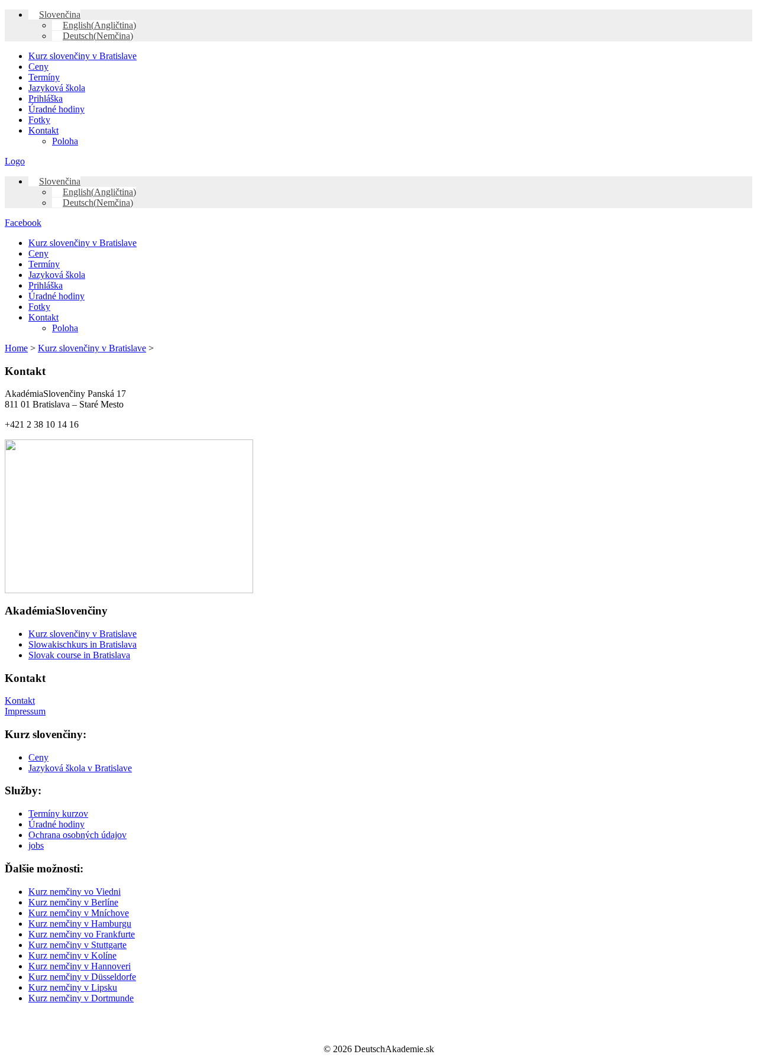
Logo (15, 161)
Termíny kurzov (58, 813)
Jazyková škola (56, 88)
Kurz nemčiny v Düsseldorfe (82, 977)
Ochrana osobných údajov (77, 835)
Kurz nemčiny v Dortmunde (81, 998)
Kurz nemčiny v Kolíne (72, 955)
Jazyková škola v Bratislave (80, 768)
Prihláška (45, 98)
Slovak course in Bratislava (79, 655)
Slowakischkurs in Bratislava (82, 644)
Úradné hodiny (56, 109)
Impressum (25, 711)
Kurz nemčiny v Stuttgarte (77, 945)
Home (16, 348)
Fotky (39, 120)
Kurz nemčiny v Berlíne (73, 902)
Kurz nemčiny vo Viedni (74, 892)
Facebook (23, 223)
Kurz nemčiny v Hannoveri (79, 966)
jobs (36, 845)
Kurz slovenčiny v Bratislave (82, 56)
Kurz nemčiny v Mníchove (78, 913)
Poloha (65, 141)
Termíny (44, 77)
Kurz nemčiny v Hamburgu (79, 924)
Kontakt (43, 130)
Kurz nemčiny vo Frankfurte (81, 934)
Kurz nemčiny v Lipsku (72, 987)
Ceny (38, 67)
